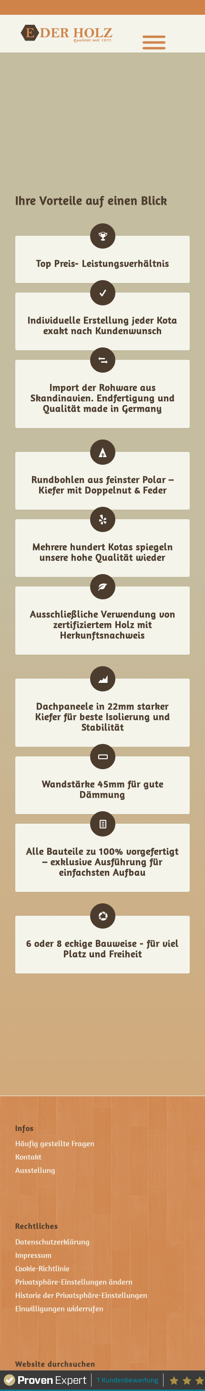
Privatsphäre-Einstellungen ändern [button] (74, 1281)
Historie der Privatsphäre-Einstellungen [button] (81, 1295)
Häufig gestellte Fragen (54, 1143)
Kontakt (28, 1156)
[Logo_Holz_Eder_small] (86, 33)
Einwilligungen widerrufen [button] (59, 1308)
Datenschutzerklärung (52, 1241)
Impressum (33, 1255)
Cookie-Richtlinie (42, 1268)
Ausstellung (35, 1170)
